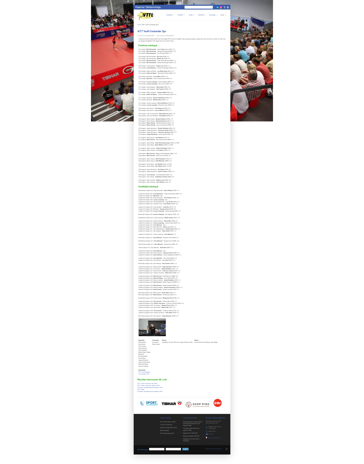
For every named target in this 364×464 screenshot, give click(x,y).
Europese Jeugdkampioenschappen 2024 (149, 387)
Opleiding (212, 15)
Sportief (180, 15)
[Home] (145, 18)
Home (139, 24)
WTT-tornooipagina (144, 372)
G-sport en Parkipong (166, 424)
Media (222, 15)
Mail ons (211, 434)
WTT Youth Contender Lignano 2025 (148, 385)
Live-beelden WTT (143, 374)
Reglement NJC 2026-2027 (190, 433)
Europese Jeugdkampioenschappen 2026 (149, 391)
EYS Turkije (140, 389)
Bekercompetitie (164, 430)
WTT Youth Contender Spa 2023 (147, 383)
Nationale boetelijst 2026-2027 (191, 436)
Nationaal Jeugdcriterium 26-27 (168, 427)
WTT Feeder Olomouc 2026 (167, 422)
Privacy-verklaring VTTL (214, 438)
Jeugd (191, 15)
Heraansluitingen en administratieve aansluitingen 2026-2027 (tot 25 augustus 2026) (192, 423)
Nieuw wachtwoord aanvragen (214, 448)
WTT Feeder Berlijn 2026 (167, 433)
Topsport (201, 15)
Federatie (169, 15)
